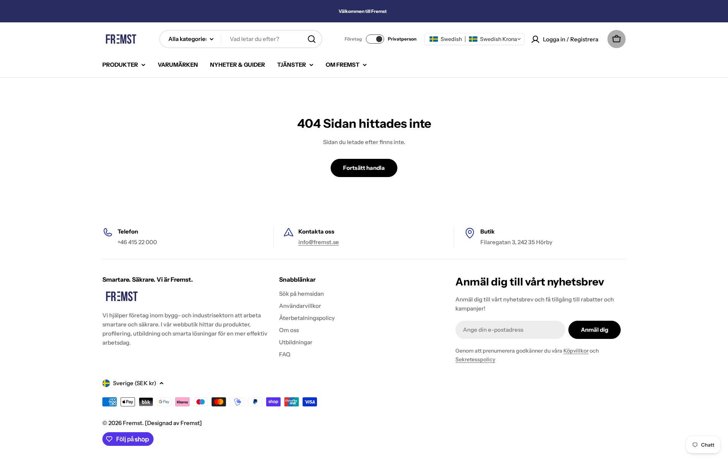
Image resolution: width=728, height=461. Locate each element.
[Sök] (311, 39)
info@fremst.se (318, 242)
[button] (474, 39)
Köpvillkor (575, 350)
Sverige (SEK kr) (134, 383)
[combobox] (240, 39)
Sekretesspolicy (475, 359)
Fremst (132, 423)
